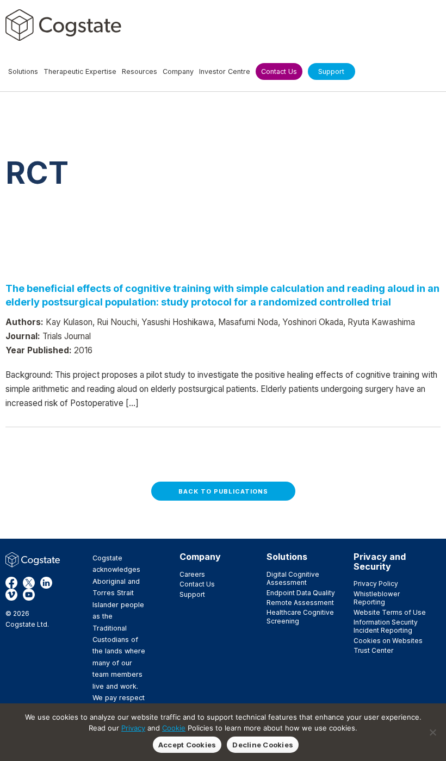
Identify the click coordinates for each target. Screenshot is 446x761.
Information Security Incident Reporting (386, 626)
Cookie (173, 727)
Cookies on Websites (388, 641)
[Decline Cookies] (432, 732)
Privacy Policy (376, 583)
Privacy (133, 727)
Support (192, 594)
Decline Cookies (262, 744)
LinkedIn (46, 583)
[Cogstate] (63, 25)
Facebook (11, 583)
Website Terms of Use (390, 612)
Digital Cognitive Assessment (293, 578)
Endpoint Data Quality (301, 593)
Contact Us (197, 584)
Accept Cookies (187, 744)
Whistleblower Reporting (377, 598)
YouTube (29, 595)
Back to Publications (223, 491)
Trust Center (373, 650)
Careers (192, 574)
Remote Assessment (300, 602)
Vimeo (11, 595)
